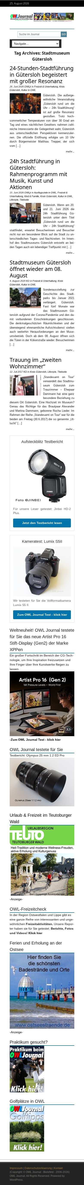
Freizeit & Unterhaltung (46, 86)
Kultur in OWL (28, 90)
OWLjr (27, 86)
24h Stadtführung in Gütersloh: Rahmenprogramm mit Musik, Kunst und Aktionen (38, 174)
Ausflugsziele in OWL (45, 192)
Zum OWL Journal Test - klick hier (42, 614)
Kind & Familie (31, 196)
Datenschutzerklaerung (38, 1168)
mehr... (70, 151)
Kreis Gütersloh (48, 196)
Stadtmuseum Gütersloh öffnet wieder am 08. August (40, 269)
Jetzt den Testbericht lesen (42, 523)
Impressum (16, 1168)
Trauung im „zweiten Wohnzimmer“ (35, 363)
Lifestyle (14, 199)
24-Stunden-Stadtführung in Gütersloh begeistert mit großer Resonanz (41, 74)
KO (28, 281)
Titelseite (24, 199)
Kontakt (58, 1168)
